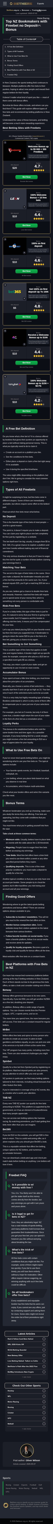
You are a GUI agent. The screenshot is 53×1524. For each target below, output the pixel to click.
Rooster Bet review (26, 181)
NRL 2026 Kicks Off (16, 1344)
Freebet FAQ (12, 75)
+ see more (26, 1377)
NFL (9, 1396)
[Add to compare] (24, 158)
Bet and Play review (26, 367)
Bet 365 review (27, 321)
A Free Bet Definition (15, 47)
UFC (9, 1418)
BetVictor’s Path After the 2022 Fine (22, 1366)
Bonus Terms (12, 61)
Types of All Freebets (15, 51)
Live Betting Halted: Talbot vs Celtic (23, 1361)
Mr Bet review (26, 275)
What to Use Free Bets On (17, 56)
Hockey (11, 1391)
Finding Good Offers (15, 65)
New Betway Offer (15, 1355)
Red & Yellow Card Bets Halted (20, 1339)
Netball (11, 1424)
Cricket (11, 1413)
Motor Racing (13, 1402)
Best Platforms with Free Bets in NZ (21, 70)
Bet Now (26, 177)
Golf (40, 1485)
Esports (24, 1485)
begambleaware (38, 136)
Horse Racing (11, 1488)
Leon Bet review (26, 230)
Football (33, 1485)
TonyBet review (26, 415)
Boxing (11, 1407)
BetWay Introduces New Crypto (21, 1372)
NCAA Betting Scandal (17, 1350)
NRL (41, 1488)
